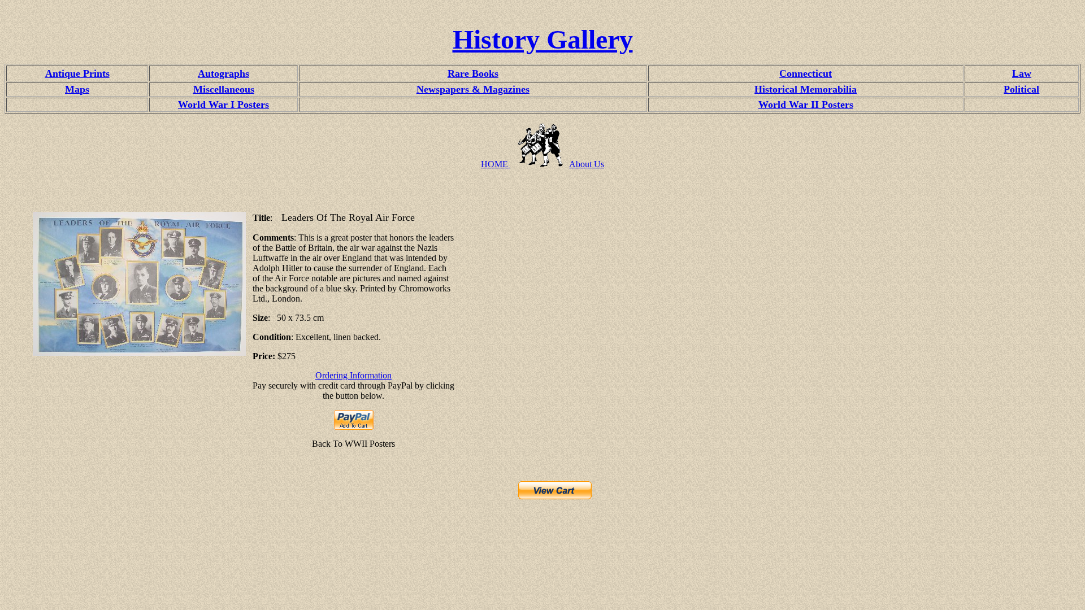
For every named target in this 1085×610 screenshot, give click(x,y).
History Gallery (543, 39)
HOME (495, 164)
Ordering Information (353, 375)
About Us (586, 164)
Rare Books (473, 73)
